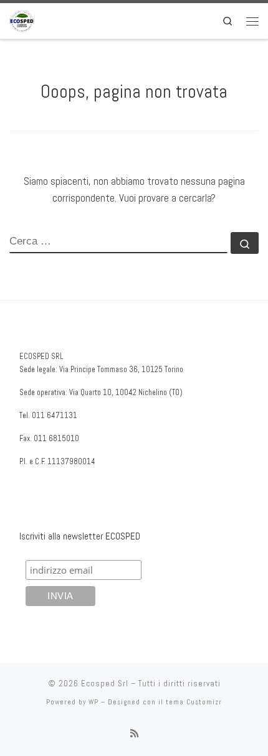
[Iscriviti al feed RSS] (134, 733)
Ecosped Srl (104, 683)
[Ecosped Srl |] (21, 19)
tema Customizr (194, 702)
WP (93, 702)
